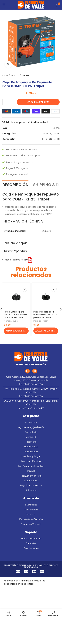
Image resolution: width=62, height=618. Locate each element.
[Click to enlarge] (8, 64)
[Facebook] (27, 371)
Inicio (5, 75)
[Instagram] (34, 371)
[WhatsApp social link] (54, 139)
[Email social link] (50, 139)
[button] (16, 331)
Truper (25, 75)
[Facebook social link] (42, 139)
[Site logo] (31, 4)
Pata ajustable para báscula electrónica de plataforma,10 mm (16, 314)
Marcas (15, 75)
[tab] (15, 184)
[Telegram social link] (58, 139)
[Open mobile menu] (4, 5)
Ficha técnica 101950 (16, 259)
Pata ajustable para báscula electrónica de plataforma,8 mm (45, 314)
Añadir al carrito (38, 101)
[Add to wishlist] (24, 289)
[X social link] (46, 139)
